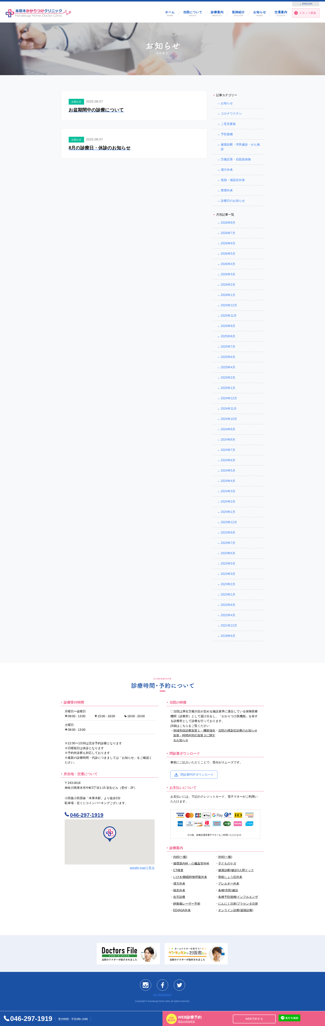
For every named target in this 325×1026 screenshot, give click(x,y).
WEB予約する (254, 1018)
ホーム (170, 14)
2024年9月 (228, 429)
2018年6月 (228, 635)
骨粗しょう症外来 (230, 876)
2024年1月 (228, 511)
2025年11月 (229, 315)
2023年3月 (228, 573)
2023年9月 (228, 532)
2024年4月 (228, 480)
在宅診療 (179, 896)
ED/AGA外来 (182, 910)
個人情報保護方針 (162, 995)
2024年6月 (228, 460)
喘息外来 (179, 890)
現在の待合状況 (186, 1021)
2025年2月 (228, 377)
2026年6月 (228, 243)
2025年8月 (228, 336)
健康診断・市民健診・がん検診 (240, 147)
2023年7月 (228, 542)
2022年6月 (228, 604)
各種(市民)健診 (228, 890)
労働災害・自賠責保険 (236, 159)
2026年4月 (228, 264)
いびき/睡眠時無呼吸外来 (190, 876)
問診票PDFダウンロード (197, 774)
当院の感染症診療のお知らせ (237, 730)
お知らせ (259, 14)
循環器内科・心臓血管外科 (191, 863)
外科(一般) (225, 856)
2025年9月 (228, 326)
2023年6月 (228, 553)
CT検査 (178, 870)
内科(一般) (180, 856)
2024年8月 (228, 439)
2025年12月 (229, 305)
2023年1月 (228, 594)
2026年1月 (228, 295)
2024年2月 (228, 501)
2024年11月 (229, 408)
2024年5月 (228, 470)
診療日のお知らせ (233, 200)
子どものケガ (227, 863)
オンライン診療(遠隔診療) (235, 910)
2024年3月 (228, 491)
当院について (192, 14)
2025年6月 (228, 357)
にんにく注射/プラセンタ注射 (238, 903)
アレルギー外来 (228, 883)
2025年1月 (228, 388)
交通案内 (281, 14)
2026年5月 (228, 253)
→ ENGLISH (305, 3)
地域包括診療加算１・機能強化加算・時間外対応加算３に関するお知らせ (194, 735)
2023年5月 (228, 563)
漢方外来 (227, 169)
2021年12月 (229, 625)
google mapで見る (142, 867)
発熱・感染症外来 (233, 180)
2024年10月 (229, 419)
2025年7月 (228, 346)
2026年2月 (228, 284)
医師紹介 (238, 14)
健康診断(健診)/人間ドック (236, 870)
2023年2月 (228, 584)
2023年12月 (229, 522)
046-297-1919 (86, 815)
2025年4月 (228, 367)
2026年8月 (228, 222)
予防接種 (227, 134)
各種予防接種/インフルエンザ (238, 896)
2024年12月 (229, 398)
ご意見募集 (228, 123)
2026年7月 (228, 233)
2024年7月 (228, 449)
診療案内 (217, 14)
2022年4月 (228, 615)
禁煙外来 (227, 190)
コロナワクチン (231, 113)
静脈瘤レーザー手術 (186, 903)
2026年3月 (228, 274)
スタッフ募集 (307, 12)
